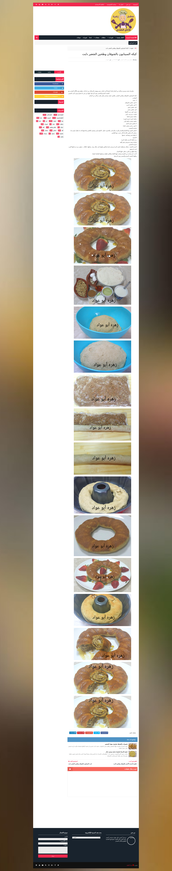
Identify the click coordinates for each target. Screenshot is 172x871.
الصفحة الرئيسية (130, 37)
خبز (46, 121)
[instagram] (48, 4)
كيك (62, 130)
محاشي (54, 130)
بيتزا (62, 121)
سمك (53, 124)
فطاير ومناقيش (53, 127)
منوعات (79, 37)
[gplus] (52, 4)
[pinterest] (36, 4)
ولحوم (62, 136)
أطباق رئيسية (120, 37)
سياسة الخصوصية (111, 4)
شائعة (49, 72)
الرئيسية (135, 4)
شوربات (85, 37)
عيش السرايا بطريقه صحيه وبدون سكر (117, 752)
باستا (90, 37)
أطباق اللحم (49, 114)
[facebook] (55, 4)
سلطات (103, 37)
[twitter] (58, 4)
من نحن (128, 4)
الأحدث (59, 72)
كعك (43, 127)
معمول (53, 133)
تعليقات (39, 72)
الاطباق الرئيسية (60, 117)
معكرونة (61, 133)
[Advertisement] (67, 20)
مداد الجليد (129, 865)
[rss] (45, 4)
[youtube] (39, 4)
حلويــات (111, 37)
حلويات (131, 48)
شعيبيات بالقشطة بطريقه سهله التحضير (116, 744)
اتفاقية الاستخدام (99, 4)
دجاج (40, 121)
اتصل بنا (121, 4)
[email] (42, 4)
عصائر (62, 127)
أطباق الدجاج (60, 114)
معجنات (97, 37)
